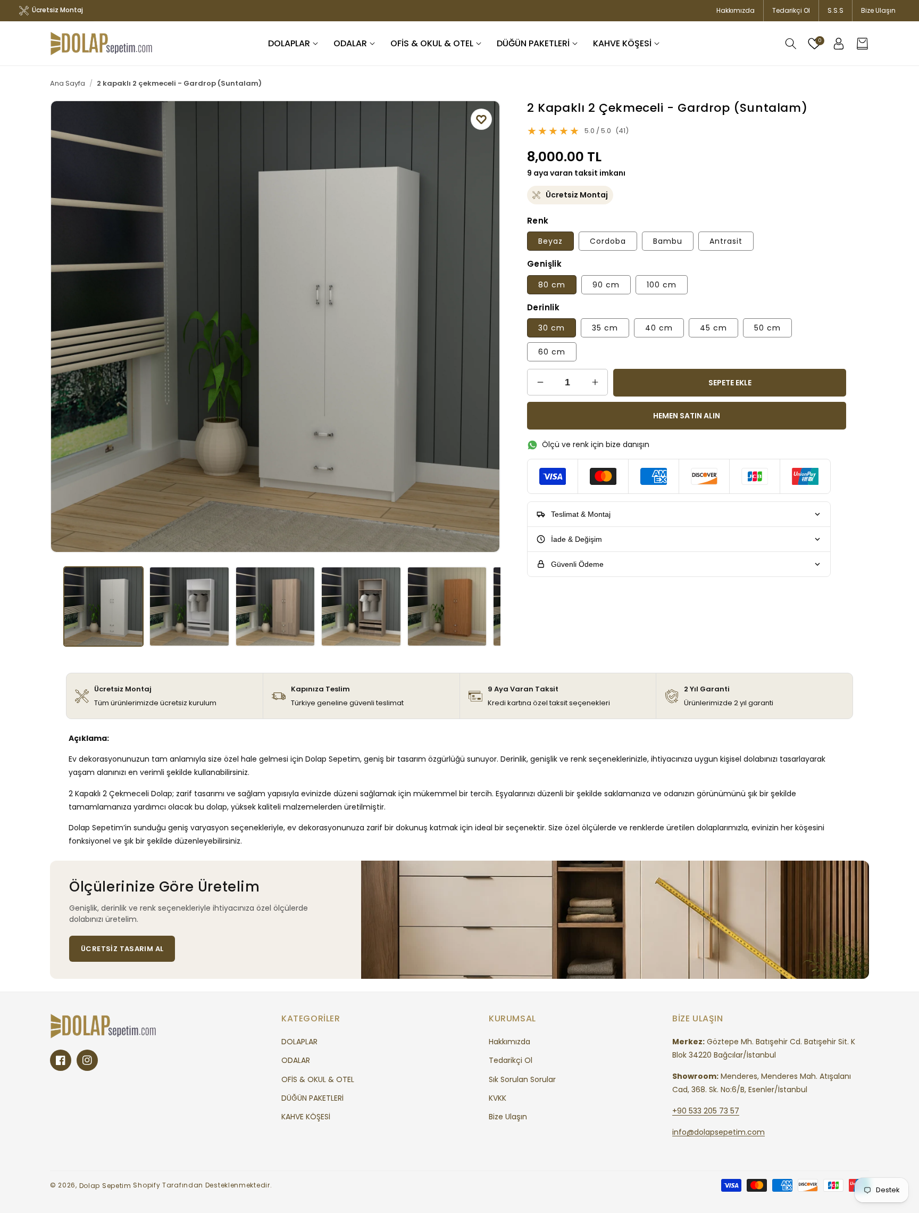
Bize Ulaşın (878, 10)
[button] (294, 44)
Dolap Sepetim (105, 1185)
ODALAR (295, 1060)
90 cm (606, 284)
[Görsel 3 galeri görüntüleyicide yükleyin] (275, 606)
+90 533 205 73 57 (705, 1110)
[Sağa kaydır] (484, 326)
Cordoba (608, 241)
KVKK (497, 1098)
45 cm (713, 328)
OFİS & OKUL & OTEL (317, 1079)
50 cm (767, 328)
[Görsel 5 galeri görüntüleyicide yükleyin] (447, 606)
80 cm (551, 284)
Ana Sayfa (67, 83)
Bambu (667, 241)
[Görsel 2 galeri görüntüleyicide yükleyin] (189, 606)
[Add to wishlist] (481, 119)
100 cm (661, 284)
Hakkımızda (735, 10)
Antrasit (725, 241)
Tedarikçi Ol (791, 10)
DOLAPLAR (299, 1041)
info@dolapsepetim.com (718, 1131)
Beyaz (550, 241)
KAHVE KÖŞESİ (305, 1116)
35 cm (605, 328)
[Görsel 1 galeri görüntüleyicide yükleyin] (103, 606)
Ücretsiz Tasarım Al (122, 949)
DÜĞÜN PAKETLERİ (312, 1098)
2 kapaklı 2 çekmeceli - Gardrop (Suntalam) (179, 83)
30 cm (551, 328)
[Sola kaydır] (66, 326)
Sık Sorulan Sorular (522, 1079)
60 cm (551, 351)
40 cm (659, 328)
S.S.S (835, 10)
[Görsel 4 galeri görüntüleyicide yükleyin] (361, 606)
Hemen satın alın (686, 415)
